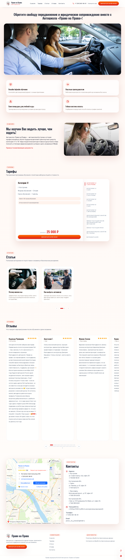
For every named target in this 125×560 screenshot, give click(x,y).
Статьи (47, 3)
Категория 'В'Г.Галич (92, 200)
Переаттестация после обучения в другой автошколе (95, 222)
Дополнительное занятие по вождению (96, 216)
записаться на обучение (108, 3)
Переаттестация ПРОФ (95, 228)
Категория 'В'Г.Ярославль (92, 210)
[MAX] (121, 556)
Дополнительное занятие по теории (96, 232)
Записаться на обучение (16, 547)
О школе (32, 3)
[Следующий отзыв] (79, 446)
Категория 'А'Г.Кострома (92, 183)
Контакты (62, 3)
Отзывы (54, 3)
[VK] (121, 550)
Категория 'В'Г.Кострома (92, 194)
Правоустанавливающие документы (19, 148)
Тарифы (40, 3)
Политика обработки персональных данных (99, 538)
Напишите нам (92, 3)
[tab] (61, 308)
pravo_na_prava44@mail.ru (75, 521)
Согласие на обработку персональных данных (100, 541)
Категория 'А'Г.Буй (92, 189)
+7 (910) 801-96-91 (80, 3)
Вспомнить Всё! (93, 237)
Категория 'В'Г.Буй (92, 205)
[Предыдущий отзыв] (46, 446)
